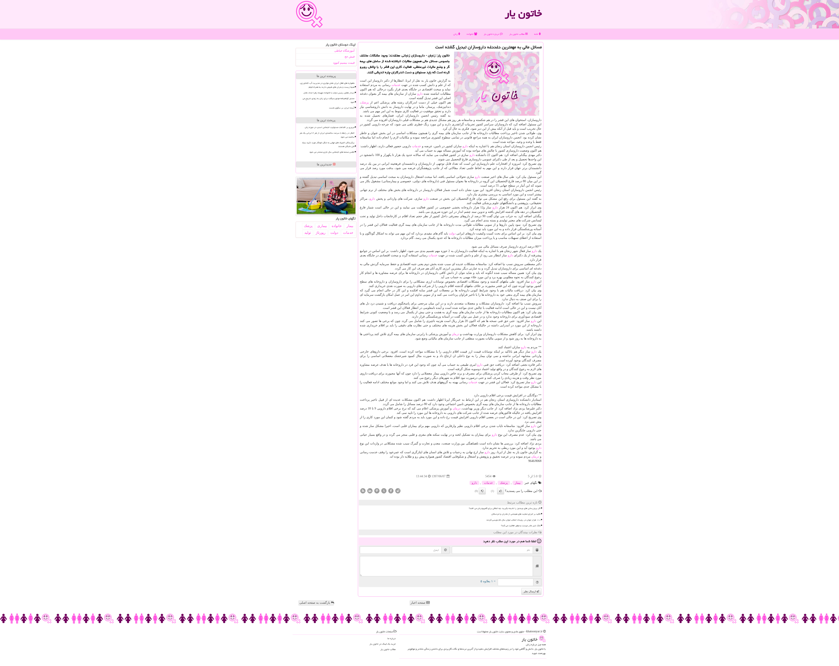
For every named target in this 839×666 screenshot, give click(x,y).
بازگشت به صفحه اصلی (315, 602)
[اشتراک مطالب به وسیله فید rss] (363, 490)
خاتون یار (523, 13)
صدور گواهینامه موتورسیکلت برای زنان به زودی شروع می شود (328, 100)
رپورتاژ (321, 232)
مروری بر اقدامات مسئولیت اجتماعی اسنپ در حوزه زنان (329, 127)
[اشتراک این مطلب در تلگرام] (398, 490)
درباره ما (391, 638)
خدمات (396, 85)
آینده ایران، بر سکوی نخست (341, 108)
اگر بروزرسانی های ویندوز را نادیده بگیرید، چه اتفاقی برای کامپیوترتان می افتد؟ (505, 508)
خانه (536, 34)
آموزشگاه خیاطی (344, 50)
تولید (307, 232)
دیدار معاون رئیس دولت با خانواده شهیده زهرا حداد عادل (328, 93)
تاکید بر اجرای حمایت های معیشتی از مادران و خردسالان (516, 514)
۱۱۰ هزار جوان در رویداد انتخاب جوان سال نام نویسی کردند (513, 520)
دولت (452, 233)
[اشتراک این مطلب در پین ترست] (377, 490)
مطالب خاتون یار (517, 34)
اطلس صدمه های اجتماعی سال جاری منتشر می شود (331, 152)
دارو (420, 93)
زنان (455, 34)
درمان (455, 334)
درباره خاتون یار (492, 34)
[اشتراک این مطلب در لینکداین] (370, 490)
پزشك (365, 102)
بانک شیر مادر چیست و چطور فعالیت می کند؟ (521, 525)
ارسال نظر (530, 591)
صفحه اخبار (418, 602)
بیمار (518, 482)
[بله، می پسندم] (500, 491)
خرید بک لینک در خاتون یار (382, 644)
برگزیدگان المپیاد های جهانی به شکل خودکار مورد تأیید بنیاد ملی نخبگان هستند (328, 144)
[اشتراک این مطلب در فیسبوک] (391, 490)
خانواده (470, 34)
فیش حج (350, 56)
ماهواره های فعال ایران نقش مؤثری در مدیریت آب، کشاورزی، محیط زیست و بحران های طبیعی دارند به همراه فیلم (327, 85)
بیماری (322, 226)
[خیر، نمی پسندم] (482, 491)
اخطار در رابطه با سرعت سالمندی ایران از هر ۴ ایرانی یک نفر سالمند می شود (327, 135)
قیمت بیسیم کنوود (344, 62)
